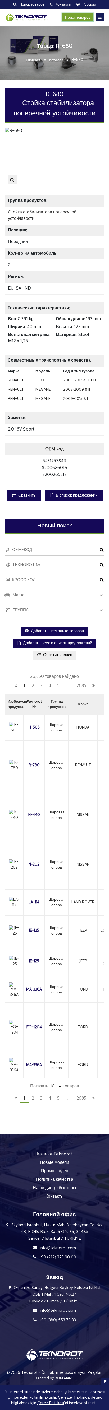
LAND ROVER (82, 902)
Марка (83, 704)
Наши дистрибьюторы (54, 1188)
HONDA (82, 728)
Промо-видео (54, 1171)
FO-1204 (34, 1027)
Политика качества (54, 1180)
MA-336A (34, 990)
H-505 (34, 728)
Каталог (56, 60)
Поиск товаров (77, 18)
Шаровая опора (57, 727)
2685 (81, 686)
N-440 (34, 815)
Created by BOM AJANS (55, 1378)
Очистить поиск (57, 655)
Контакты (55, 1196)
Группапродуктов (57, 704)
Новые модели (54, 1163)
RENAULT (83, 765)
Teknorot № (34, 704)
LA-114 (34, 902)
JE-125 (34, 931)
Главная (33, 60)
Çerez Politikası (50, 1403)
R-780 (34, 765)
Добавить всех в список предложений (57, 643)
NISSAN (83, 815)
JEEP (83, 931)
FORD (83, 990)
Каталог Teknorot (54, 1154)
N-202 (34, 865)
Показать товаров (54, 1086)
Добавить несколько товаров (57, 631)
